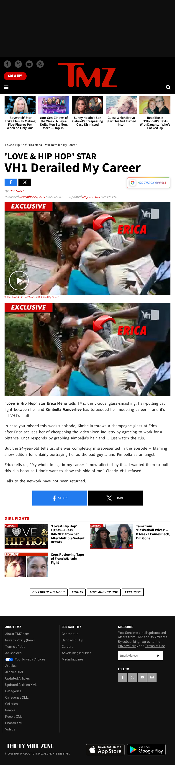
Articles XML (14, 672)
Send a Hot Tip (72, 640)
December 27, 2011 (32, 196)
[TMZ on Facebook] (7, 64)
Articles (11, 666)
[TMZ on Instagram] (40, 64)
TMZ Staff (16, 191)
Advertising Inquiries (76, 653)
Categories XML (16, 697)
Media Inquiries (73, 659)
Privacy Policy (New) (20, 640)
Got (15, 76)
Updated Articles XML (21, 685)
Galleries (11, 704)
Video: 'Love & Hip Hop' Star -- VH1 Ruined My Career (32, 297)
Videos (10, 729)
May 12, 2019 (91, 196)
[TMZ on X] (18, 64)
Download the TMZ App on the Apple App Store (105, 749)
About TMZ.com (17, 634)
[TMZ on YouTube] (142, 677)
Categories (13, 691)
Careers (67, 646)
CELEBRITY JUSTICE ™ (48, 592)
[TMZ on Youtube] (29, 64)
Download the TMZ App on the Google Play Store (146, 749)
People (10, 710)
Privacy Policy (128, 646)
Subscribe (158, 655)
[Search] (168, 87)
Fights (77, 592)
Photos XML (14, 723)
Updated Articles (17, 678)
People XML (13, 716)
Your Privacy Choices (30, 659)
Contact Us (70, 634)
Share (62, 498)
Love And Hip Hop (104, 592)
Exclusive (133, 592)
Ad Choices (13, 653)
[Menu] (6, 87)
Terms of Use (15, 646)
